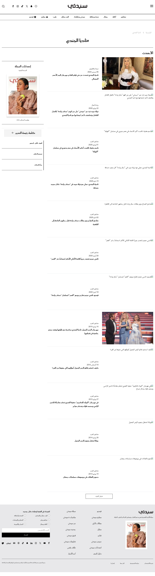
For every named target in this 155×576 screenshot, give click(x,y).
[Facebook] (13, 6)
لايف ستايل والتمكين (41, 515)
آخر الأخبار (72, 554)
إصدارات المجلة (23, 66)
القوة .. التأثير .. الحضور (36, 143)
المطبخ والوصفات (18, 520)
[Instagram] (17, 6)
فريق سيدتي (71, 536)
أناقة (114, 17)
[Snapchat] (31, 6)
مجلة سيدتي (71, 511)
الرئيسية (148, 32)
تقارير (99, 536)
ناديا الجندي (136, 32)
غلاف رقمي (71, 548)
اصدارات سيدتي (95, 548)
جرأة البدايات (38, 165)
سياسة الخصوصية (134, 563)
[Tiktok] (22, 6)
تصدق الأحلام (38, 154)
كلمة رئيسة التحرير (25, 133)
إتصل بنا (113, 563)
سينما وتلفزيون (93, 68)
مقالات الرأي (97, 523)
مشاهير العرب (94, 141)
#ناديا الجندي (77, 40)
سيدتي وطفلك (79, 17)
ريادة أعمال (95, 105)
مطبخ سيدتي (96, 517)
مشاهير (123, 17)
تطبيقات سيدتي (70, 542)
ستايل (99, 530)
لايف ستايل (65, 17)
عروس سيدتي (96, 542)
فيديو (31, 17)
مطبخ (43, 17)
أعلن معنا (122, 563)
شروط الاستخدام (149, 563)
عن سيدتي (72, 523)
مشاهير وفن (43, 520)
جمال (106, 17)
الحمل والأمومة (18, 524)
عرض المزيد (99, 496)
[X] (27, 6)
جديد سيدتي (71, 530)
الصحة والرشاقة (18, 515)
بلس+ (54, 17)
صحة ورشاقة (94, 17)
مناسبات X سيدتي (69, 517)
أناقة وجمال (43, 524)
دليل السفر (97, 554)
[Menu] (151, 6)
